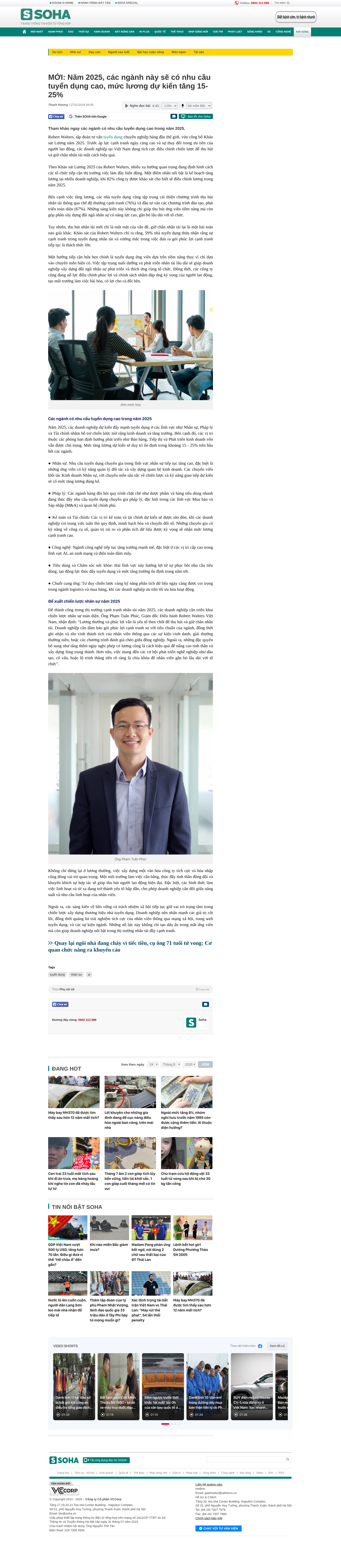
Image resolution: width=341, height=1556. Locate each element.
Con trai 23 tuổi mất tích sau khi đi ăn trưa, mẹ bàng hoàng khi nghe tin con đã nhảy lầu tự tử (73, 1181)
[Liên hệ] (205, 1004)
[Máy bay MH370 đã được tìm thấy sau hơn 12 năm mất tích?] (74, 1092)
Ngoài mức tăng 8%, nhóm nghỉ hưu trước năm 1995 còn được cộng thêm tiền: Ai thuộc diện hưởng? (186, 1120)
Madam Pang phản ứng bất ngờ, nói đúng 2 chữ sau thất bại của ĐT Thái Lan (151, 1252)
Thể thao (177, 32)
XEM (205, 1064)
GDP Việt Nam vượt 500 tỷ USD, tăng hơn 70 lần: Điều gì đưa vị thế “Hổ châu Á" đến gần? (65, 1254)
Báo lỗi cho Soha (199, 116)
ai (89, 974)
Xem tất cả (277, 1346)
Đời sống (302, 32)
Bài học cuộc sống (150, 52)
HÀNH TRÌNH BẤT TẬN (96, 3)
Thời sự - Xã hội (84, 1473)
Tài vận (199, 52)
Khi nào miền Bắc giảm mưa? (109, 1247)
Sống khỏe (254, 32)
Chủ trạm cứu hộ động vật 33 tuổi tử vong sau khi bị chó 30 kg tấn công (185, 1178)
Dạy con (94, 52)
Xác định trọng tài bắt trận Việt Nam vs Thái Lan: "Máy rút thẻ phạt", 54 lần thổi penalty (150, 1310)
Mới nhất (37, 32)
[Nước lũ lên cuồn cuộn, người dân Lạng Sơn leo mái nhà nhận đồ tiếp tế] (67, 1283)
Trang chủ (63, 1473)
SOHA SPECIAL (128, 3)
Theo (130, 989)
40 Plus (144, 32)
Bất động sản (124, 32)
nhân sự (76, 974)
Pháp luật (235, 32)
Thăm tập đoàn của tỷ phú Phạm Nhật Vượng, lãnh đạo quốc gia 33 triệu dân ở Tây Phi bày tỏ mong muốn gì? (109, 1310)
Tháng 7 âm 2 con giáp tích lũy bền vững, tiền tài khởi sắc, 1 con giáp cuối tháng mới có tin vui (130, 1181)
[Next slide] (282, 1389)
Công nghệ (283, 32)
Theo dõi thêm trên (243, 1346)
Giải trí (218, 32)
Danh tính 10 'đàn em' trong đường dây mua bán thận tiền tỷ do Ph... (207, 1403)
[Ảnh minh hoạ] (130, 345)
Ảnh (270, 1473)
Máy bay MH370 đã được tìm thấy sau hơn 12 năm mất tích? (73, 1115)
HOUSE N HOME (62, 3)
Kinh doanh (102, 32)
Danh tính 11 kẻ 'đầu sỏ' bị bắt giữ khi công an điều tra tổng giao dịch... (74, 1403)
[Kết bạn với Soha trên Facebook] (191, 1023)
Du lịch (57, 52)
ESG (70, 32)
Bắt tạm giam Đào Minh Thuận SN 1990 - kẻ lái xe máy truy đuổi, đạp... (118, 1403)
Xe (269, 32)
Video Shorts (65, 1346)
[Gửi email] (173, 116)
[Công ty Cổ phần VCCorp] (109, 1488)
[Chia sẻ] (56, 116)
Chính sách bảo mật (208, 1518)
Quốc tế (160, 32)
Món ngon (179, 52)
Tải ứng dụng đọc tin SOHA (108, 1460)
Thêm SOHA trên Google (91, 116)
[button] (165, 1424)
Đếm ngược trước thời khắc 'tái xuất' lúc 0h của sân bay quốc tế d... (162, 1403)
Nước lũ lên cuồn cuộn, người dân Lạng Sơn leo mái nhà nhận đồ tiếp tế (67, 1307)
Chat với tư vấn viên (220, 1528)
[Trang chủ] (46, 17)
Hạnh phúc (55, 32)
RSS (281, 1473)
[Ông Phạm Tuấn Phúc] (130, 764)
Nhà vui (75, 52)
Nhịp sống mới (198, 32)
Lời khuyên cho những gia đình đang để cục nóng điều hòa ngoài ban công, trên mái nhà (129, 1120)
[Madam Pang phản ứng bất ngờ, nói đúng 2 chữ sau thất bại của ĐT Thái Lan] (151, 1227)
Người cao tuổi (119, 52)
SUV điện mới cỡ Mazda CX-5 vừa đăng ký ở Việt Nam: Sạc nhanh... (251, 1403)
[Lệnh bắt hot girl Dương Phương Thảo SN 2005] (192, 1227)
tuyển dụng (112, 137)
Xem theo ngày (132, 1064)
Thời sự (83, 32)
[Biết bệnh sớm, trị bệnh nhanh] (296, 17)
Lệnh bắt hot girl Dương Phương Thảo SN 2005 (190, 1249)
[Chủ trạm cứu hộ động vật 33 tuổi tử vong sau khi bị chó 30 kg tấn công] (186, 1153)
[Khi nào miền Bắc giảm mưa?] (109, 1227)
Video (259, 1473)
